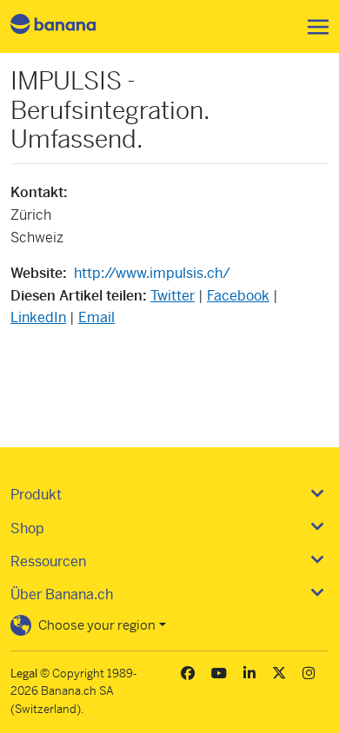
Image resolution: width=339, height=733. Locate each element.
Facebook (238, 296)
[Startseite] (67, 26)
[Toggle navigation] (313, 27)
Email (96, 317)
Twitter (172, 296)
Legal (23, 673)
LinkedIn (38, 317)
